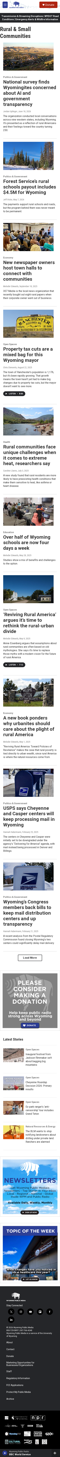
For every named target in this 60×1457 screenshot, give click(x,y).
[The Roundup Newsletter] (30, 1186)
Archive (10, 1399)
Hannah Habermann (12, 832)
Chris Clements (10, 367)
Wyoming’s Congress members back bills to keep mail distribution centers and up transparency (27, 913)
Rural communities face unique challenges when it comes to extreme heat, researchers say (29, 455)
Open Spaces (10, 344)
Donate (49, 4)
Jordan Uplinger (10, 111)
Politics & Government (15, 77)
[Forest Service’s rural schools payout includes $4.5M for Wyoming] (28, 156)
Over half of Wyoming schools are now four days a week (26, 542)
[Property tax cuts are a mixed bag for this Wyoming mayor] (28, 324)
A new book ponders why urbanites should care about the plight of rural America (28, 726)
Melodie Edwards (10, 286)
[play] (5, 1453)
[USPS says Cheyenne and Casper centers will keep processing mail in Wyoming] (28, 783)
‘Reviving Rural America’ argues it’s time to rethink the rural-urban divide (29, 623)
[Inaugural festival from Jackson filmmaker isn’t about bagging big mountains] (13, 1055)
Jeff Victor (7, 199)
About (9, 1342)
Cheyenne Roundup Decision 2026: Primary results (39, 1086)
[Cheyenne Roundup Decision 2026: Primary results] (13, 1083)
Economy (8, 257)
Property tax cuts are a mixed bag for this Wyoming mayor (28, 354)
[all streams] (56, 1453)
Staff (9, 1371)
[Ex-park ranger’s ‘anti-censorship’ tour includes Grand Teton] (13, 1108)
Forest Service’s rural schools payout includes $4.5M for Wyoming (29, 186)
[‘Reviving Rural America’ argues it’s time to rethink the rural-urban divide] (28, 589)
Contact (10, 1349)
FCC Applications (14, 1385)
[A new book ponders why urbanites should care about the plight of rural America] (28, 693)
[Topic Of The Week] (30, 1253)
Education (8, 532)
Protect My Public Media (18, 1392)
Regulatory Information (18, 1378)
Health (6, 442)
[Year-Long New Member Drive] (30, 1000)
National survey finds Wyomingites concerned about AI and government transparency (29, 93)
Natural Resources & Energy (40, 1126)
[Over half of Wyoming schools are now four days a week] (28, 512)
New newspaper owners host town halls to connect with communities (29, 271)
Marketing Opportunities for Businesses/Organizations (20, 1363)
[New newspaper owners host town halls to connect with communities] (28, 237)
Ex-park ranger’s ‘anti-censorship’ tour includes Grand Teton (40, 1110)
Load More (30, 957)
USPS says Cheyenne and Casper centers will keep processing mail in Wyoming (29, 816)
